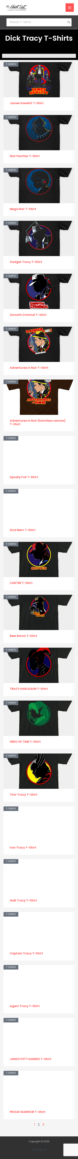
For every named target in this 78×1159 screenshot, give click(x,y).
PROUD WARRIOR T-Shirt (28, 1112)
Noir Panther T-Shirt (25, 156)
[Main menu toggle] (70, 7)
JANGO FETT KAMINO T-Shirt (30, 1059)
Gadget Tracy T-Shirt (26, 262)
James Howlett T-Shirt (27, 103)
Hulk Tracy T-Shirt (23, 901)
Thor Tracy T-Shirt (23, 795)
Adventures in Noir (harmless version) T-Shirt (38, 422)
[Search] (69, 22)
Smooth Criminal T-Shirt (28, 315)
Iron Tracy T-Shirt (23, 848)
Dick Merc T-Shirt (23, 530)
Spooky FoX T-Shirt (24, 477)
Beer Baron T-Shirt (23, 636)
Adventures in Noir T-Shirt (29, 368)
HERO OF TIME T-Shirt (25, 742)
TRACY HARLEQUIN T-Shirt (29, 689)
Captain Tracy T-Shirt (26, 953)
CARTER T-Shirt (21, 583)
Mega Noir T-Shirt (23, 209)
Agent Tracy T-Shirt (25, 1006)
